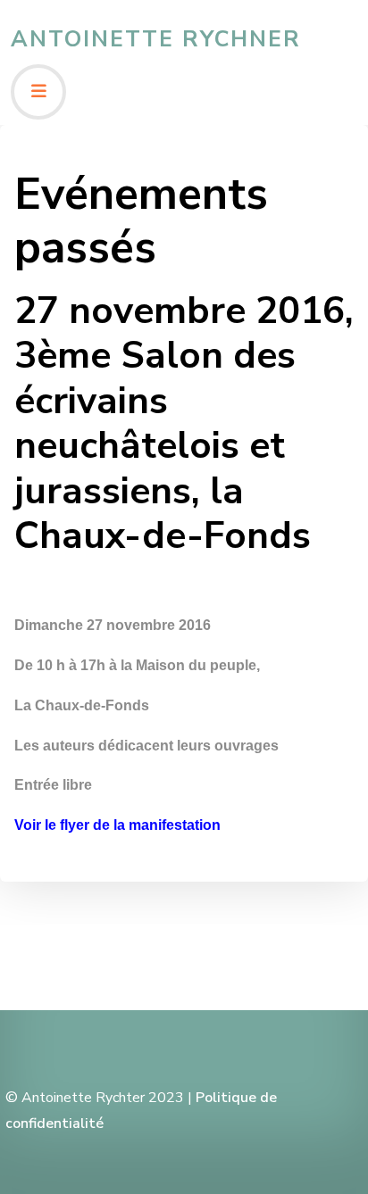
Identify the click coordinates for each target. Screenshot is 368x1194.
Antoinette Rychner (156, 39)
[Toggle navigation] (38, 92)
